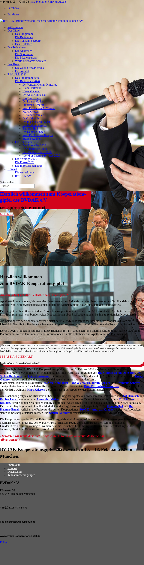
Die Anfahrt (22, 71)
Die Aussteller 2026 (34, 145)
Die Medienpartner (26, 57)
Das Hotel (14, 64)
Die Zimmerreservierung (29, 67)
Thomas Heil (30, 128)
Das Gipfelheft (23, 44)
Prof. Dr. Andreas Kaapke (37, 135)
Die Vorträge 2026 (26, 158)
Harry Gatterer (31, 91)
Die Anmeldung (24, 172)
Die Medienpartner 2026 (37, 152)
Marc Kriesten (30, 111)
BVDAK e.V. (23, 175)
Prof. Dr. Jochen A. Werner (38, 108)
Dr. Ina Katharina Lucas (36, 121)
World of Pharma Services (30, 61)
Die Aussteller (23, 50)
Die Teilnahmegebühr (28, 40)
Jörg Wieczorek (31, 98)
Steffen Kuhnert (31, 138)
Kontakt (12, 169)
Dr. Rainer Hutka (32, 101)
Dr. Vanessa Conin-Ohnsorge (39, 84)
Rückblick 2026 (17, 74)
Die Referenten (24, 37)
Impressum (14, 464)
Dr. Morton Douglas (34, 125)
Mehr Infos (6, 214)
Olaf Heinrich (30, 118)
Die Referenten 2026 (27, 81)
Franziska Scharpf (33, 104)
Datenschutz (15, 471)
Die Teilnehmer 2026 (27, 142)
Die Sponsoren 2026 (34, 148)
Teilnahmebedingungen (21, 475)
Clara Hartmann (31, 88)
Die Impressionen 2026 (29, 165)
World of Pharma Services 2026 (41, 155)
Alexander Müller (33, 115)
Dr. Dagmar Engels (33, 131)
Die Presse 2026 (24, 162)
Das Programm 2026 (27, 77)
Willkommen (15, 27)
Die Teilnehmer (17, 47)
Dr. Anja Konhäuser (34, 94)
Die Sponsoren (24, 54)
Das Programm (24, 33)
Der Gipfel (14, 30)
